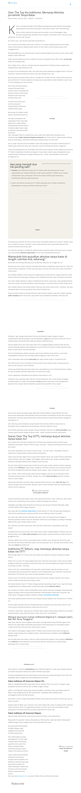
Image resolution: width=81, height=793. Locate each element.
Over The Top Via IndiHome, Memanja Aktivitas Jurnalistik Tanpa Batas (36, 14)
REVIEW (30, 18)
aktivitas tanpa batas (28, 511)
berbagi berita (22, 776)
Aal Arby (14, 18)
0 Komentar (38, 18)
